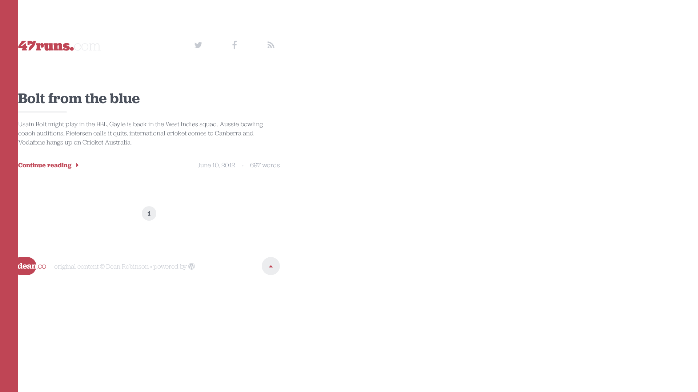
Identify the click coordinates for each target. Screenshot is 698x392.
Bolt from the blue (79, 98)
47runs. (59, 45)
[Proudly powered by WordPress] (191, 266)
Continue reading (45, 165)
